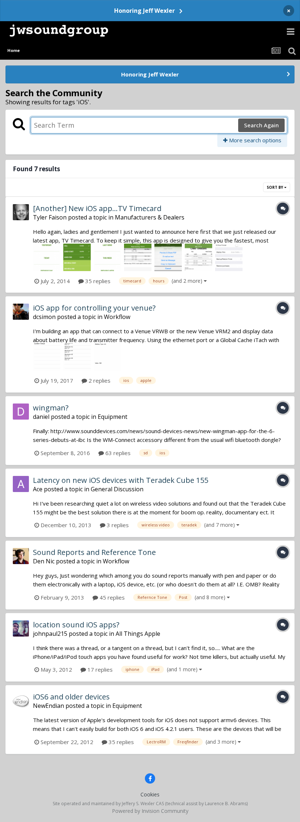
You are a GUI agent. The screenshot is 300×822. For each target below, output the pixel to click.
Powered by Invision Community (150, 810)
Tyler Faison (50, 217)
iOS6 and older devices (71, 697)
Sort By (275, 187)
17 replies (99, 669)
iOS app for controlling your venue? (94, 308)
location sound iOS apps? (76, 625)
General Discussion (117, 489)
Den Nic (44, 561)
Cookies (150, 794)
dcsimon (44, 317)
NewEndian (48, 706)
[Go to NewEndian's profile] (21, 700)
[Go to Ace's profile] (21, 484)
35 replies (97, 281)
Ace (37, 489)
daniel (41, 417)
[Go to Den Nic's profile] (21, 556)
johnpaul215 (50, 634)
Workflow (117, 317)
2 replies (98, 380)
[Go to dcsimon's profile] (21, 312)
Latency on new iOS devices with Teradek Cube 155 (120, 480)
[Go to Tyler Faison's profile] (21, 212)
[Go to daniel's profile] (21, 412)
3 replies (117, 525)
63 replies (117, 453)
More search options (254, 140)
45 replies (111, 597)
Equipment (112, 417)
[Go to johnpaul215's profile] (21, 628)
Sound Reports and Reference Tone (94, 552)
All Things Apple (138, 634)
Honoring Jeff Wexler (144, 11)
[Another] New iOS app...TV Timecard (97, 208)
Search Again (261, 125)
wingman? (50, 408)
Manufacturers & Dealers (149, 217)
